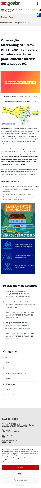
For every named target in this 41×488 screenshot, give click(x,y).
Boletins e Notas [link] (10, 368)
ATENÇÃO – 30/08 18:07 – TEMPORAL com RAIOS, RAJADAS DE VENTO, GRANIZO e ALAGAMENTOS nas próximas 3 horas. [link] (18, 325)
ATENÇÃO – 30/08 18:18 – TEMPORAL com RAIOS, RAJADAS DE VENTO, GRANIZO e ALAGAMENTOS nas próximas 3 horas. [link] (18, 294)
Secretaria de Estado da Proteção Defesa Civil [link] (20, 10)
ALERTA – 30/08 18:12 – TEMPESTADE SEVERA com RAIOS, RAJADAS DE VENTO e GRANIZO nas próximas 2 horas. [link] (20, 315)
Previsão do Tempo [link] (11, 395)
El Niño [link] (7, 379)
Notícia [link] (7, 389)
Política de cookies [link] (19, 485)
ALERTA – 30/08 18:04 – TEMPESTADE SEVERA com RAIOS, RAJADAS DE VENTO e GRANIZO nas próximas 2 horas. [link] (20, 336)
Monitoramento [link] (10, 384)
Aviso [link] (11, 17)
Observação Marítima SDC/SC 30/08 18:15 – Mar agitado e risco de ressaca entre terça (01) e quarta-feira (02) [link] (20, 304)
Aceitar (20, 467)
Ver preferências (21, 480)
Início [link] (5, 17)
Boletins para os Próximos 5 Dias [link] (15, 373)
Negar (20, 473)
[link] (10, 3)
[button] (30, 3)
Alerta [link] (7, 357)
